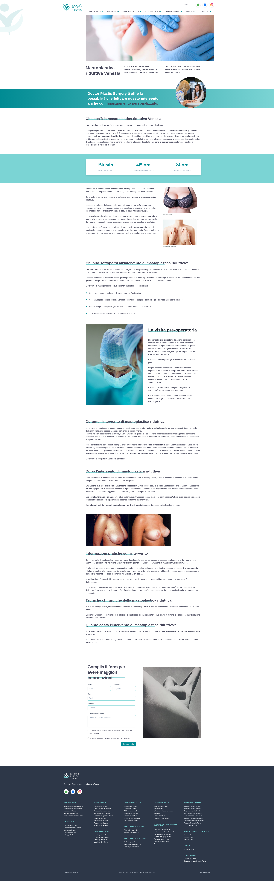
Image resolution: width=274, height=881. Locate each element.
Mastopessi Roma (70, 811)
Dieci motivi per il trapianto (193, 816)
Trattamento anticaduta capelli (164, 832)
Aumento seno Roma (71, 813)
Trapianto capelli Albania (192, 811)
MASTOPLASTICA (95, 11)
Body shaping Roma (131, 842)
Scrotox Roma (189, 835)
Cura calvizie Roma (190, 825)
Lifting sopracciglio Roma (72, 827)
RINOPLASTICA (112, 11)
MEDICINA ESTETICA (152, 11)
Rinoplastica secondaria (102, 811)
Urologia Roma (189, 849)
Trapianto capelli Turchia (192, 808)
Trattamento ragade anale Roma (195, 861)
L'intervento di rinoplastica (103, 808)
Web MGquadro (204, 872)
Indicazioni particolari (96, 713)
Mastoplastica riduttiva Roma (73, 808)
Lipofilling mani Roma (101, 840)
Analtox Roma (189, 840)
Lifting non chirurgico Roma (163, 811)
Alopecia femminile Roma (192, 823)
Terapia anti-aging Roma (162, 837)
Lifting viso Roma (69, 830)
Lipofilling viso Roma (101, 842)
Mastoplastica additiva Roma (73, 806)
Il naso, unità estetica (101, 825)
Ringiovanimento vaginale (162, 834)
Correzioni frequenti (100, 818)
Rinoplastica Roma (100, 806)
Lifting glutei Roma (70, 835)
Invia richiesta (128, 744)
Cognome (116, 684)
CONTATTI (188, 5)
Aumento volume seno (161, 839)
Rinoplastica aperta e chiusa (103, 816)
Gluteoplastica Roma (131, 813)
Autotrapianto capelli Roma (193, 813)
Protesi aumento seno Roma (73, 816)
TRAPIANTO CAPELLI (172, 11)
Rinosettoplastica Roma (102, 813)
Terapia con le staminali (162, 829)
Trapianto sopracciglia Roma (193, 818)
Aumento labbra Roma (131, 832)
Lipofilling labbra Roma (101, 837)
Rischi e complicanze (101, 823)
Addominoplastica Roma (132, 811)
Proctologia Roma (190, 859)
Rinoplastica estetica (101, 820)
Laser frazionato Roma (161, 818)
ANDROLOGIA (204, 11)
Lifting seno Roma (70, 832)
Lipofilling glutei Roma (101, 835)
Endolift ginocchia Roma (132, 847)
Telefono (91, 704)
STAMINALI (190, 11)
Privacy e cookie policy (71, 872)
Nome (90, 684)
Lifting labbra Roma (70, 825)
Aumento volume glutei (161, 841)
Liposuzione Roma (130, 806)
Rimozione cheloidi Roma (132, 844)
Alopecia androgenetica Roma (194, 820)
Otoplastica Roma (130, 808)
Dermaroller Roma (160, 816)
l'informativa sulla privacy (110, 731)
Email (90, 694)
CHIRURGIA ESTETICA (131, 11)
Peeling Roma (158, 808)
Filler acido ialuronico (131, 830)
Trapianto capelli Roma (192, 806)
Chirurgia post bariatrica (132, 818)
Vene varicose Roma (131, 820)
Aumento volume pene (161, 844)
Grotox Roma (188, 837)
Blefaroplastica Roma (131, 816)
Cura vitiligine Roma (161, 806)
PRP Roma (157, 813)
